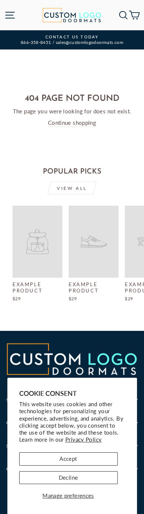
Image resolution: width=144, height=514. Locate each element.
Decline (68, 477)
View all (72, 188)
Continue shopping (72, 122)
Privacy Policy (83, 439)
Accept (68, 458)
